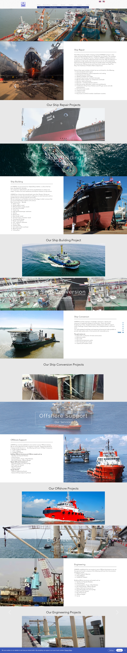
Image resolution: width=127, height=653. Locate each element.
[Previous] (24, 124)
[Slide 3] (64, 138)
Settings (111, 650)
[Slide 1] (60, 138)
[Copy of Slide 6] (64, 521)
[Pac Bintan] (61, 397)
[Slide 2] (62, 138)
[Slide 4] (64, 273)
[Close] (125, 650)
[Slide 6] (62, 521)
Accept (119, 650)
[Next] (102, 124)
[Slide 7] (68, 273)
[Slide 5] (66, 273)
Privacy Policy (68, 650)
